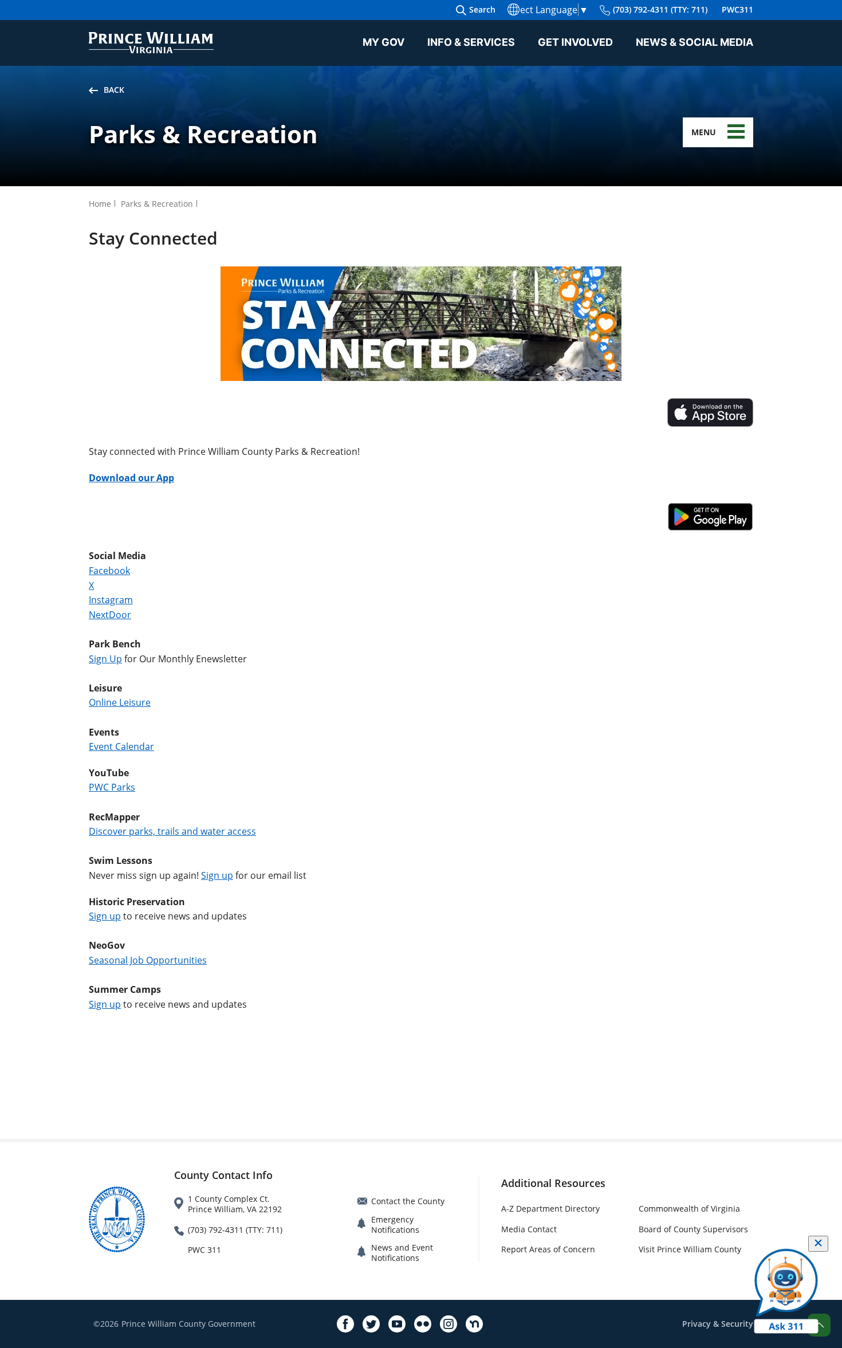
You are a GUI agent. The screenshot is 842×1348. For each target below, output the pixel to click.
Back (114, 89)
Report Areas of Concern (548, 1249)
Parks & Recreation (157, 203)
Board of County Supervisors (693, 1229)
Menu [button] (703, 132)
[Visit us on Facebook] (345, 1324)
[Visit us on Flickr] (422, 1324)
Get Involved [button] (575, 42)
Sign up (217, 875)
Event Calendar (121, 746)
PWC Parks (112, 787)
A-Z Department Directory (550, 1208)
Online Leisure (120, 702)
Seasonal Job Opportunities (148, 960)
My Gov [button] (383, 42)
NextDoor (110, 614)
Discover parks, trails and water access (172, 831)
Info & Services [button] (471, 42)
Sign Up (105, 659)
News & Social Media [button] (694, 42)
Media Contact (529, 1229)
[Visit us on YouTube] (397, 1324)
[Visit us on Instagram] (448, 1324)
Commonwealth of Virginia (689, 1208)
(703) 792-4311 (660, 9)
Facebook (109, 570)
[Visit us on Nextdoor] (474, 1324)
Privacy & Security (717, 1323)
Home (100, 203)
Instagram (111, 600)
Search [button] (482, 9)
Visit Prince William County (690, 1249)
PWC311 (737, 9)
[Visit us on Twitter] (371, 1324)
